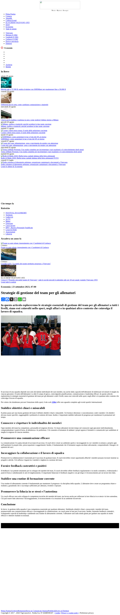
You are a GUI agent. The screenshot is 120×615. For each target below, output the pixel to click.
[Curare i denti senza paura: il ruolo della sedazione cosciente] (24, 131)
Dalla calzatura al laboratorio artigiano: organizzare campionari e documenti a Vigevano (33, 164)
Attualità (9, 18)
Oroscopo (9, 223)
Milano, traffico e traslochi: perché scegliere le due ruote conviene (25, 126)
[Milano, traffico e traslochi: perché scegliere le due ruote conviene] (26, 124)
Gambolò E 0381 (12, 37)
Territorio (9, 215)
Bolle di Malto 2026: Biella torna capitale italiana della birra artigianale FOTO (30, 158)
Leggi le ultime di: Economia (11, 167)
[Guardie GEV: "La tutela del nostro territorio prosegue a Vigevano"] (8, 259)
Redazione (22, 611)
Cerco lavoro (10, 226)
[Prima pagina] (2, 48)
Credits (57, 613)
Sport (8, 25)
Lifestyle (9, 234)
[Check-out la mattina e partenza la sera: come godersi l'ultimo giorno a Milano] (6, 118)
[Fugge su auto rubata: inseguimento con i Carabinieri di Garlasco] (26, 243)
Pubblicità (52, 611)
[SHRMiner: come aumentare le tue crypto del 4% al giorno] (23, 137)
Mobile (8, 67)
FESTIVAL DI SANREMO (16, 213)
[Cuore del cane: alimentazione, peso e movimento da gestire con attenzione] (29, 143)
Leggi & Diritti (11, 230)
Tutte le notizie (11, 29)
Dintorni (9, 44)
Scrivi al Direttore (62, 611)
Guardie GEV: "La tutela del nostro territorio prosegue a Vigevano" (26, 264)
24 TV (8, 219)
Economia (9, 27)
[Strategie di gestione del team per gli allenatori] (31, 355)
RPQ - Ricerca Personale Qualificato (19, 228)
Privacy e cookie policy (70, 613)
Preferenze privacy (87, 613)
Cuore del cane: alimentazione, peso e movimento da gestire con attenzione (28, 145)
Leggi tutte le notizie (8, 282)
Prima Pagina (10, 14)
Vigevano (9, 33)
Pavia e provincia (12, 41)
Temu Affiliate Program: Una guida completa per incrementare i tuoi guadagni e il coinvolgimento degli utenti (41, 152)
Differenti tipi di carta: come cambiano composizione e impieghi (24, 105)
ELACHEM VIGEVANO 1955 (18, 23)
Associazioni (10, 232)
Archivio (9, 65)
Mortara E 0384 (11, 35)
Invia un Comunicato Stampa (37, 611)
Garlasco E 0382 (12, 39)
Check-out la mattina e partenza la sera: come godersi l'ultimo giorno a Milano (29, 120)
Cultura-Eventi (11, 20)
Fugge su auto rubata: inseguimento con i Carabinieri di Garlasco (25, 247)
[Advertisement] (18, 184)
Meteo (8, 221)
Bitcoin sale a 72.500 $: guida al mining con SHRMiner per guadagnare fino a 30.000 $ (33, 89)
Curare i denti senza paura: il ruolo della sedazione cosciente (23, 133)
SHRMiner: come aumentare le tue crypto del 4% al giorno (22, 139)
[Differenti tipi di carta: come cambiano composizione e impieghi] (6, 102)
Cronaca (9, 16)
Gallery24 (9, 217)
